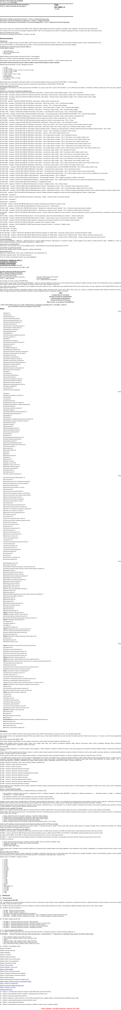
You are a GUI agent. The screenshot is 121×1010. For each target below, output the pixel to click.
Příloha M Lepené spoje (6, 989)
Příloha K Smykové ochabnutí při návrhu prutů (12, 985)
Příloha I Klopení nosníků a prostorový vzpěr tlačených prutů (15, 981)
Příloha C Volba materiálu (6, 969)
